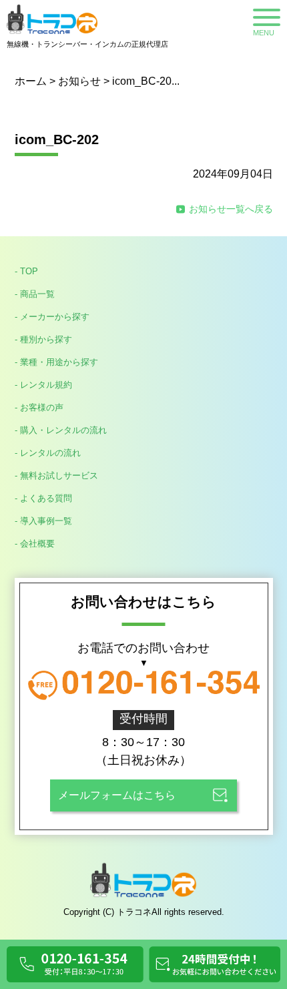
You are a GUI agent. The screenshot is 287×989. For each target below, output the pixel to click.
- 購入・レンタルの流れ (61, 430)
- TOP (26, 271)
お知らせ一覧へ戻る (230, 209)
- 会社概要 (35, 544)
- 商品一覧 (35, 294)
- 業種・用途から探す (56, 362)
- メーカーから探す (52, 317)
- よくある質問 (43, 498)
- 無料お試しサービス (56, 475)
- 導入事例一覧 (43, 521)
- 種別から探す (43, 339)
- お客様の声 (39, 407)
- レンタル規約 (43, 385)
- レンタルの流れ (48, 453)
